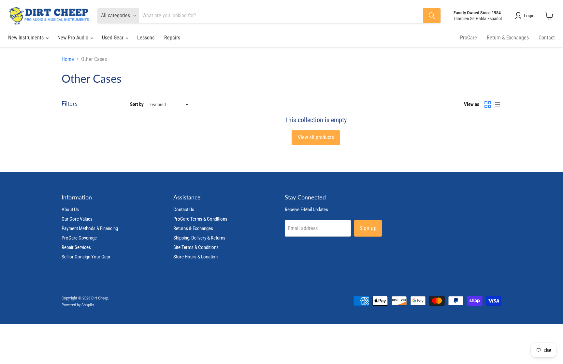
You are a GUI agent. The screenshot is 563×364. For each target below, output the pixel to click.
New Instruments (26, 38)
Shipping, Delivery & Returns (199, 238)
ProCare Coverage (79, 238)
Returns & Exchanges (193, 228)
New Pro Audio (73, 38)
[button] (526, 16)
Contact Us (183, 209)
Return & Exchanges (508, 38)
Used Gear (113, 38)
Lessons (145, 38)
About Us (70, 209)
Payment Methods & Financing (90, 228)
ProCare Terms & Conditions (200, 219)
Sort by (137, 104)
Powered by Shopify (78, 304)
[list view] (496, 104)
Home (68, 59)
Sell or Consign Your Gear (86, 257)
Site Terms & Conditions (196, 247)
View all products (316, 137)
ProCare (468, 38)
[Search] (431, 15)
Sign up (368, 228)
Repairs (172, 38)
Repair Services (76, 247)
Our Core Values (77, 219)
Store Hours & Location (195, 257)
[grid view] (487, 104)
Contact (547, 38)
